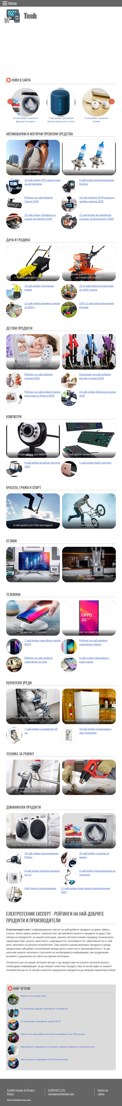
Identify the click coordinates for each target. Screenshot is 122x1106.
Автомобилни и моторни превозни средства (39, 133)
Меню (12, 3)
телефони (13, 594)
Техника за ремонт (20, 753)
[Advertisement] (61, 49)
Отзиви (11, 540)
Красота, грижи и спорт (23, 487)
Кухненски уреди (19, 682)
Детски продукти (19, 328)
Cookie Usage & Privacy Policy (21, 1092)
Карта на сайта (103, 1092)
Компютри (14, 416)
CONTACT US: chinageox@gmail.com (61, 1092)
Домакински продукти (23, 807)
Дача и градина (18, 239)
